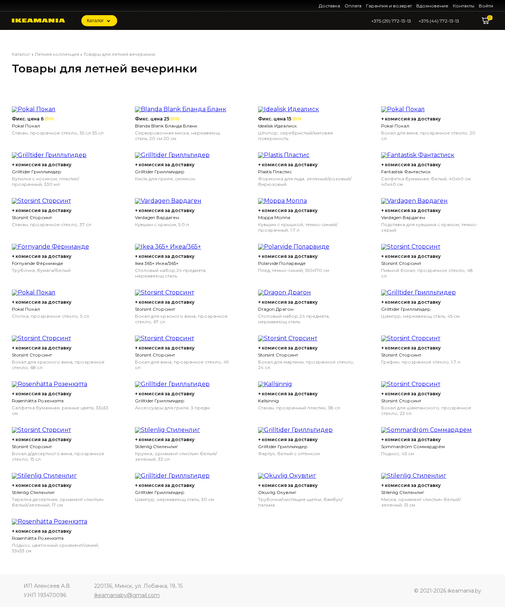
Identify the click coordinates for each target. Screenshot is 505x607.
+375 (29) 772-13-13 (391, 21)
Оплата (353, 5)
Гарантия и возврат (389, 5)
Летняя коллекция (57, 54)
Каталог (95, 20)
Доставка (329, 5)
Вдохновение (432, 5)
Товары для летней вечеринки (119, 54)
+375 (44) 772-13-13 (438, 21)
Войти (486, 5)
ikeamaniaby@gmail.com (127, 595)
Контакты (463, 5)
